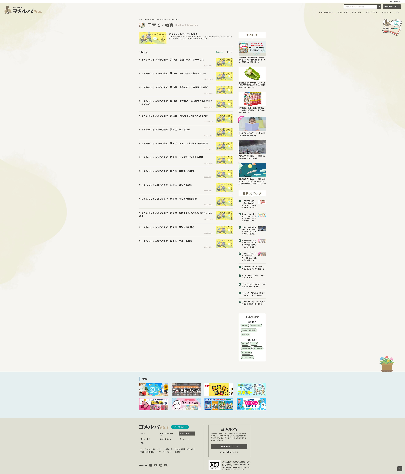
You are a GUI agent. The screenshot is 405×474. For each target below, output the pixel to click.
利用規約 (178, 452)
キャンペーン (386, 12)
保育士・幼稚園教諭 (249, 330)
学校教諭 (246, 334)
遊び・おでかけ (371, 12)
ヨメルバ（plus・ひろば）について (151, 449)
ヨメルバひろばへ (179, 427)
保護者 (245, 325)
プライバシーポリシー (165, 452)
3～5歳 (255, 344)
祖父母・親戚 (256, 325)
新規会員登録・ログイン (392, 6)
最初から (229, 52)
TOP (140, 19)
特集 (397, 12)
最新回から (220, 52)
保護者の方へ (169, 449)
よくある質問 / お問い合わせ (186, 449)
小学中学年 (258, 348)
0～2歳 (245, 344)
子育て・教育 (342, 12)
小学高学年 (246, 353)
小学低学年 (246, 348)
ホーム (142, 433)
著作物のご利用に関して (147, 452)
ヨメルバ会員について (228, 452)
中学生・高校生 (248, 357)
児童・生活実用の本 (326, 12)
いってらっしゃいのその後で (170, 19)
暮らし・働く (356, 12)
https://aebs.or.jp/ (239, 469)
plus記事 (146, 19)
